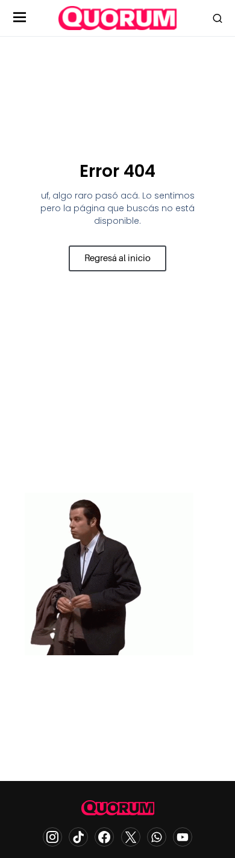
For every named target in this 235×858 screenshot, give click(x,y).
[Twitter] (130, 837)
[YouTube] (182, 837)
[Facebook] (104, 837)
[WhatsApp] (156, 837)
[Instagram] (52, 837)
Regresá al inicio (117, 258)
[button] (20, 18)
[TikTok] (78, 837)
